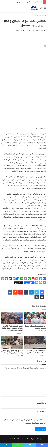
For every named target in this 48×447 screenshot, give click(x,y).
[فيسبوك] (42, 292)
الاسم (44, 395)
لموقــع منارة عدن (24, 438)
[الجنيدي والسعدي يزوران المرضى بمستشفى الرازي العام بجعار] (12, 342)
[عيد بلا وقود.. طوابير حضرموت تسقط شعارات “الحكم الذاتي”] (35, 342)
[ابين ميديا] (35, 8)
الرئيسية (42, 15)
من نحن (6, 438)
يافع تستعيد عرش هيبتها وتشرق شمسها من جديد (35, 327)
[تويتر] (36, 292)
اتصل (13, 438)
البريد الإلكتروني (40, 403)
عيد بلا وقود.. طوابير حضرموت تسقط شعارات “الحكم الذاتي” (36, 351)
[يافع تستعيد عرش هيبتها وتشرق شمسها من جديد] (35, 318)
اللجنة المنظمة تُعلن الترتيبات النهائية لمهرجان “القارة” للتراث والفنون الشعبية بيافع (12, 328)
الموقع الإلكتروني (41, 411)
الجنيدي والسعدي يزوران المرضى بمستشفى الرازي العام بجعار (12, 351)
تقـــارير (35, 15)
